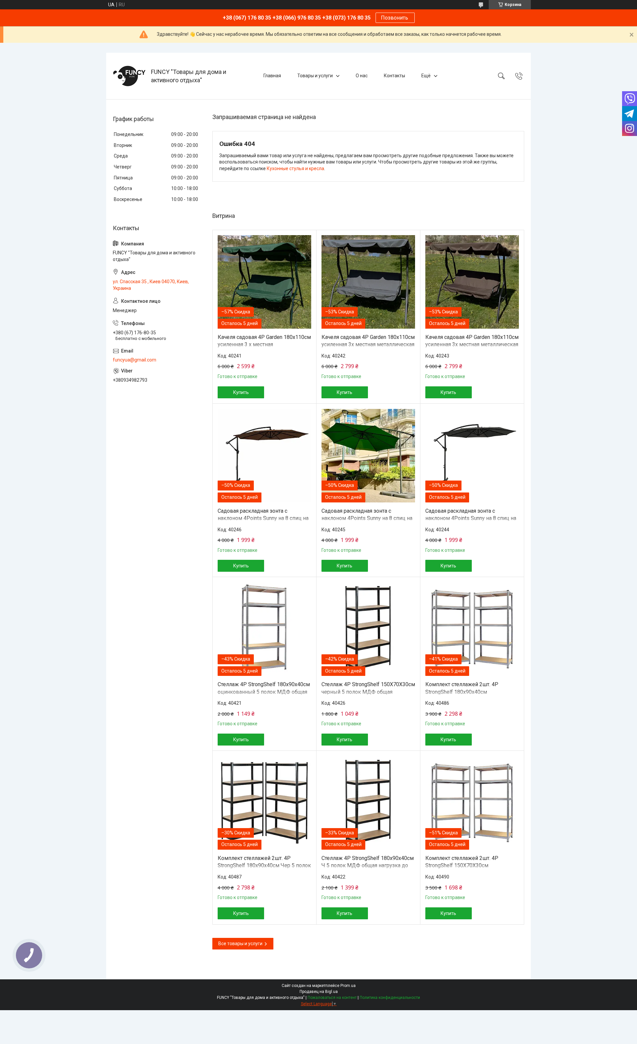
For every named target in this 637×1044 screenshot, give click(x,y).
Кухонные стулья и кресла (295, 168)
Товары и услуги (315, 75)
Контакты (394, 75)
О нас (362, 75)
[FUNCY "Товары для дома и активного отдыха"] (129, 76)
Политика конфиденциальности (390, 997)
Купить (241, 392)
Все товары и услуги (240, 943)
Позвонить (395, 18)
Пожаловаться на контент (332, 997)
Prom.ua (348, 985)
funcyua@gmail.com (134, 359)
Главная (272, 75)
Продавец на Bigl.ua (319, 991)
